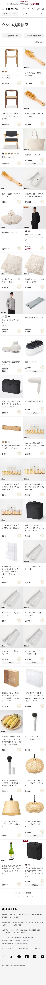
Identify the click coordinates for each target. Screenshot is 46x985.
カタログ (15, 930)
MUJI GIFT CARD (34, 930)
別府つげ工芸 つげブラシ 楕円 (34, 74)
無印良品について (7, 940)
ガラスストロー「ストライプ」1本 (34, 614)
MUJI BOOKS (6, 925)
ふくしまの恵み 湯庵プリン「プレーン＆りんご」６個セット (11, 487)
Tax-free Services (19, 933)
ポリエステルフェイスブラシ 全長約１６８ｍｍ (34, 737)
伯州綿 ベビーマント (9, 232)
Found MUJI (39, 922)
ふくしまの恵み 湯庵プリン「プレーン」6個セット (11, 526)
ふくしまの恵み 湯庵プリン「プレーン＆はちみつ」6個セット (34, 487)
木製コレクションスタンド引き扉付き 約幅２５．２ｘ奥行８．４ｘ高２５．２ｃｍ (11, 697)
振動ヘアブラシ (31, 362)
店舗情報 (4, 914)
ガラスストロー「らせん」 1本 (10, 652)
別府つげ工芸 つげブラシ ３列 (11, 195)
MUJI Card (23, 930)
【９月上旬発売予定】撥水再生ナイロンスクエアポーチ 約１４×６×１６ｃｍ (34, 872)
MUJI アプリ (6, 930)
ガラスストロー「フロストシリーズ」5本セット (34, 195)
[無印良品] (9, 909)
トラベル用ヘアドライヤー (34, 402)
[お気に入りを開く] (33, 8)
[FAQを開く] (38, 8)
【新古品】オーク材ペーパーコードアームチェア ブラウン (11, 116)
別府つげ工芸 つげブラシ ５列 (34, 114)
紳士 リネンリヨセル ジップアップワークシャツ (34, 238)
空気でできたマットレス (34, 317)
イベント (12, 914)
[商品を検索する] (24, 8)
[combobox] (10, 14)
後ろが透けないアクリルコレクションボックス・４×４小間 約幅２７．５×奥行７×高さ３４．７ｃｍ (11, 571)
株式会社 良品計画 (21, 940)
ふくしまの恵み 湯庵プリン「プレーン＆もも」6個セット (34, 446)
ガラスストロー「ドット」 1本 (33, 567)
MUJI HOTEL (17, 925)
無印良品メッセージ (29, 938)
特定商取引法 (36, 948)
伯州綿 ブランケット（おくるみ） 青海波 (34, 280)
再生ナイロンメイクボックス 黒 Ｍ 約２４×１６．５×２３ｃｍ (34, 528)
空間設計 (4, 917)
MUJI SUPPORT (36, 914)
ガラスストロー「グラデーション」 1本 (34, 652)
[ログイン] (29, 8)
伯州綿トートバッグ (32, 155)
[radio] (3, 72)
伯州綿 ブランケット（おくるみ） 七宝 (11, 280)
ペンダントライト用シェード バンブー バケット (11, 824)
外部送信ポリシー (24, 948)
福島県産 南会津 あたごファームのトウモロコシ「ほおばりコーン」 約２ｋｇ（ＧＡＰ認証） (11, 740)
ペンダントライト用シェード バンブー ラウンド (34, 783)
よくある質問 (14, 917)
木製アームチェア (8, 157)
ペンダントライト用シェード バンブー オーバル (34, 824)
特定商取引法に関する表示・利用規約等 (14, 943)
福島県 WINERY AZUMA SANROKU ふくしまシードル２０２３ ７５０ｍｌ (11, 870)
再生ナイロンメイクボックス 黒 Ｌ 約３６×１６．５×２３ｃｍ (11, 404)
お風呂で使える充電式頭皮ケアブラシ (11, 363)
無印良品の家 (6, 922)
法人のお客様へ (7, 933)
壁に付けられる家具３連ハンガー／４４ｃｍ (11, 446)
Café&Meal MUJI (18, 922)
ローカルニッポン (23, 914)
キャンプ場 (29, 922)
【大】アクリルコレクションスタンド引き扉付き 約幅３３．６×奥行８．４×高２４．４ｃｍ (34, 697)
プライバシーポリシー (9, 948)
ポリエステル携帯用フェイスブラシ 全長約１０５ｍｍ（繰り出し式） (11, 783)
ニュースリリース (7, 938)
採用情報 (18, 938)
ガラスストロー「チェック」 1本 (11, 614)
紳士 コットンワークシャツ (11, 322)
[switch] (19, 83)
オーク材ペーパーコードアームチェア (11, 76)
